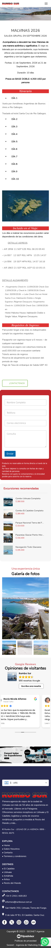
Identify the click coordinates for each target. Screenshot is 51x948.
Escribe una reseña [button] (31, 686)
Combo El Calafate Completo (29, 510)
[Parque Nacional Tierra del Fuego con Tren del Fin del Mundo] (8, 525)
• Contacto (7, 852)
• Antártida (7, 875)
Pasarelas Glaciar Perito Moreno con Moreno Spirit (30, 534)
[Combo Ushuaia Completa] (8, 501)
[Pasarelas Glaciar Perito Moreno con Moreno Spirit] (8, 538)
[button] (5, 608)
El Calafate (9, 868)
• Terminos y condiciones (14, 856)
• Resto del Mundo (11, 883)
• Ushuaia (7, 872)
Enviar (10, 453)
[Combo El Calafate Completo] (8, 513)
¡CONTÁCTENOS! (17, 383)
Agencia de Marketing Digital (30, 945)
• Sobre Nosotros (11, 848)
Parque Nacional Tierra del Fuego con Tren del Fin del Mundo (30, 522)
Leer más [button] (9, 723)
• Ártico (6, 879)
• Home (6, 845)
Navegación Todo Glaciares (28, 547)
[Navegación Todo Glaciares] (8, 550)
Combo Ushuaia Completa (28, 498)
